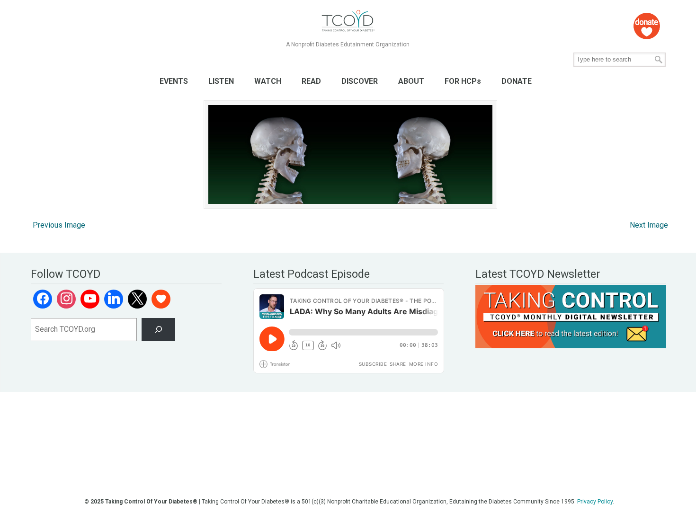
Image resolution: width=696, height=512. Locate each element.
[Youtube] (90, 299)
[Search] (158, 329)
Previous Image (59, 225)
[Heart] (161, 299)
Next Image (649, 225)
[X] (137, 299)
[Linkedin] (113, 299)
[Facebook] (42, 299)
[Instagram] (66, 299)
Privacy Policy (595, 501)
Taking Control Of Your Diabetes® (347, 21)
